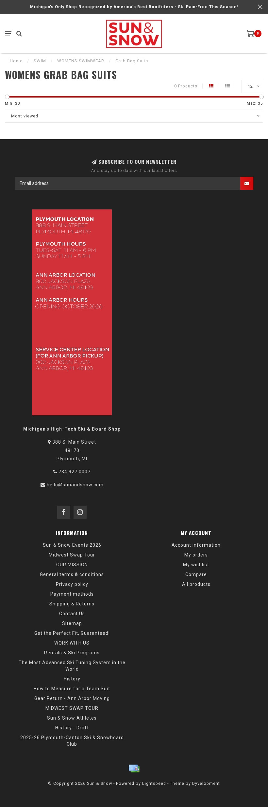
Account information (196, 545)
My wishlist (196, 564)
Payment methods (72, 594)
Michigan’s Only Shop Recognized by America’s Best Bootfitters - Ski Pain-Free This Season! (134, 6)
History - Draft (72, 727)
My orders (196, 554)
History (72, 678)
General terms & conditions (72, 574)
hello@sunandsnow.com (75, 484)
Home (16, 60)
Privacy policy (72, 584)
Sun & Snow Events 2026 (72, 545)
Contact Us (72, 613)
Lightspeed (154, 783)
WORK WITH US (72, 643)
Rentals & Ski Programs (72, 652)
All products (196, 584)
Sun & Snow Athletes (72, 718)
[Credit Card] (134, 768)
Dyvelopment (206, 783)
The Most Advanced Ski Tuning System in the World (72, 666)
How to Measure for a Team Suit (72, 688)
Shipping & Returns (71, 603)
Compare (196, 574)
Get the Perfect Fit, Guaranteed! (72, 633)
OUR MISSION (72, 564)
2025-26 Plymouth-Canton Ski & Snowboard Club (72, 741)
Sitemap (72, 623)
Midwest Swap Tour (72, 554)
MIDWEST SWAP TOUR (71, 708)
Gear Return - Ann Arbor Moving (72, 698)
